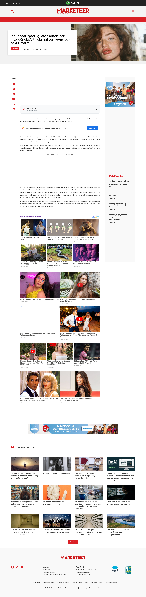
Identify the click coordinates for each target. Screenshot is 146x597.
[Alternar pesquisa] (12, 11)
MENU (7, 3)
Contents (125, 19)
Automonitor (36, 582)
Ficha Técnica (80, 567)
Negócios (30, 19)
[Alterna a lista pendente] (24, 19)
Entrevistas (60, 19)
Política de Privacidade (83, 572)
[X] (14, 104)
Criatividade (39, 19)
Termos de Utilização (83, 574)
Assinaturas (47, 567)
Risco (86, 582)
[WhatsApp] (14, 89)
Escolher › (92, 128)
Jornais (17, 3)
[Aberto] (133, 11)
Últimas (20, 19)
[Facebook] (14, 84)
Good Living (116, 19)
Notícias (15, 49)
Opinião (69, 19)
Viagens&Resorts (97, 582)
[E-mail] (14, 99)
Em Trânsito (50, 19)
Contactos (47, 569)
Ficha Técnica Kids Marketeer (86, 569)
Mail (12, 3)
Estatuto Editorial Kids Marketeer (54, 574)
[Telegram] (14, 109)
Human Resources (63, 582)
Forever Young (77, 582)
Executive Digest (48, 582)
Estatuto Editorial (49, 572)
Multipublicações (111, 582)
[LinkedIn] (14, 94)
